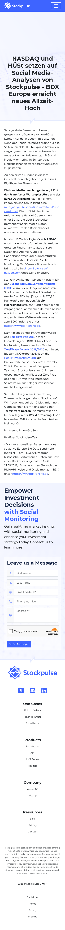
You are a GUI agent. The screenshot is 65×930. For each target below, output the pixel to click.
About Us (32, 789)
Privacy (32, 910)
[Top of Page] (32, 672)
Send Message (19, 644)
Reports (32, 766)
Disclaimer (32, 897)
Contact (32, 832)
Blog (32, 819)
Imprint (32, 917)
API (32, 753)
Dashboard (32, 746)
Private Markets (32, 717)
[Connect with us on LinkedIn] (44, 690)
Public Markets (32, 710)
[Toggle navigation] (56, 5)
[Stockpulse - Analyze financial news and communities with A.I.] (17, 5)
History (32, 795)
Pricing (33, 825)
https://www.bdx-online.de (22, 325)
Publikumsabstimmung (20, 358)
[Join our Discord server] (32, 690)
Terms (32, 904)
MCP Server (32, 759)
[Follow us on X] (21, 690)
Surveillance (32, 723)
